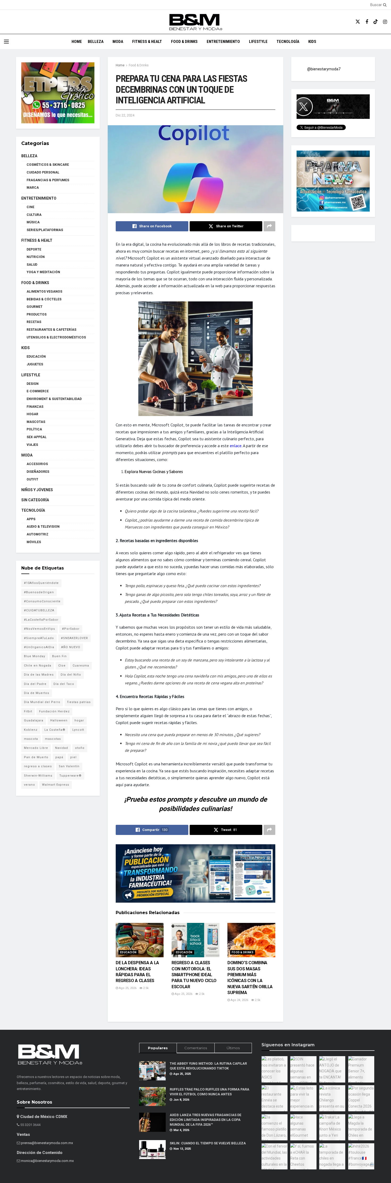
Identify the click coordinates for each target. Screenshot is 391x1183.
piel (73, 757)
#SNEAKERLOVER (74, 638)
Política (34, 429)
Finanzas (35, 407)
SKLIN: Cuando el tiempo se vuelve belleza (208, 1143)
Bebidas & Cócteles (44, 299)
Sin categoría (35, 500)
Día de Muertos (36, 693)
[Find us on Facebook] (366, 22)
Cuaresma (81, 665)
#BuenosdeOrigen (39, 592)
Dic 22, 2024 (125, 115)
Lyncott (78, 730)
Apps (31, 519)
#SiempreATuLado (39, 638)
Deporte (34, 249)
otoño (80, 748)
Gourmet (35, 307)
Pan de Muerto (36, 757)
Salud (32, 265)
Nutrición (36, 257)
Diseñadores (38, 472)
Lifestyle (258, 41)
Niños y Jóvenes (37, 490)
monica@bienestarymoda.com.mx (47, 1161)
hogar (79, 720)
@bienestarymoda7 (323, 69)
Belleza (95, 41)
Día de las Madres (39, 674)
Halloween (59, 720)
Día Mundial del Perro (42, 702)
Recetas (34, 322)
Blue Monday (34, 656)
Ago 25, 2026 (127, 988)
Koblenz (31, 730)
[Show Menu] (6, 41)
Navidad (61, 748)
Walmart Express (55, 784)
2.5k (145, 988)
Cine (30, 207)
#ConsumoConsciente (42, 601)
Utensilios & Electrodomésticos (56, 337)
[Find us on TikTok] (375, 22)
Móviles (34, 542)
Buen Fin (59, 656)
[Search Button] (383, 5)
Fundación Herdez (54, 711)
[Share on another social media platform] (269, 226)
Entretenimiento (223, 41)
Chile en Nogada (37, 665)
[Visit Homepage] (195, 22)
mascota (31, 739)
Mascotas (36, 422)
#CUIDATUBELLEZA (39, 610)
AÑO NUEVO (70, 647)
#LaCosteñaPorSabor (41, 619)
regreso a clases (38, 766)
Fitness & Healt (147, 41)
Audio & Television (43, 526)
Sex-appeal (37, 437)
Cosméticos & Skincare (48, 165)
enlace (236, 445)
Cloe (62, 665)
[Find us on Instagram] (385, 22)
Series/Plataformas (45, 230)
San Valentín (69, 766)
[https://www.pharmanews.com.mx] (195, 873)
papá (59, 757)
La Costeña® (54, 730)
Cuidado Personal (43, 172)
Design (33, 384)
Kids (312, 41)
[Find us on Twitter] (357, 22)
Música (33, 222)
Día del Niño (71, 674)
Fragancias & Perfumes (48, 180)
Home (77, 41)
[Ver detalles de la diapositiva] (57, 92)
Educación (128, 952)
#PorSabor (71, 629)
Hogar (32, 414)
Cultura (34, 215)
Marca (33, 187)
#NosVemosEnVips (39, 629)
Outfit (32, 479)
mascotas (53, 739)
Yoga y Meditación (43, 272)
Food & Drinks (184, 41)
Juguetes (35, 364)
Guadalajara (33, 720)
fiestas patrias (79, 702)
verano (29, 784)
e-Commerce (38, 391)
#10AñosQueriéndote (41, 583)
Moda (118, 41)
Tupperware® (70, 775)
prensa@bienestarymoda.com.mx (47, 1143)
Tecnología (288, 41)
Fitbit (28, 711)
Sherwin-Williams (38, 775)
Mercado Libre (36, 748)
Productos (37, 314)
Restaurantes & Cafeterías (51, 330)
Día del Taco (63, 684)
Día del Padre (35, 684)
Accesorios (37, 464)
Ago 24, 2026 (239, 1000)
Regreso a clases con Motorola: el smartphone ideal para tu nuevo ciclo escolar (194, 974)
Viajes (32, 445)
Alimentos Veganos (44, 291)
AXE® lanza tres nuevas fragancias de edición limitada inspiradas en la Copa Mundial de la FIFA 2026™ (205, 1119)
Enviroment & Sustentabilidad (54, 399)
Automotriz (37, 534)
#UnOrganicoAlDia (39, 647)
